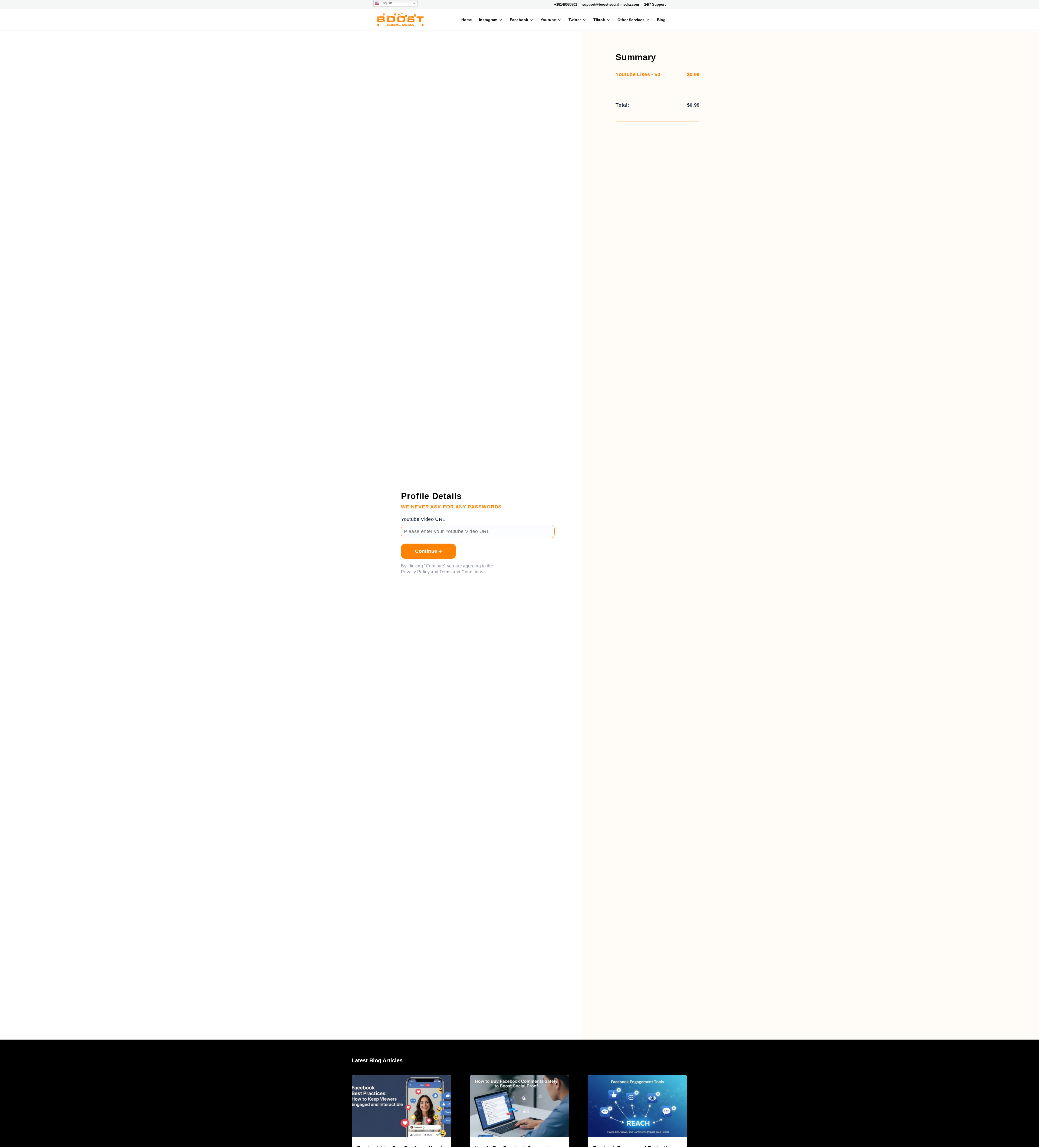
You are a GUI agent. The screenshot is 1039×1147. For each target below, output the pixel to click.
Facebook (519, 20)
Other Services (631, 20)
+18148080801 (565, 4)
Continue (426, 551)
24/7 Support (655, 4)
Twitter (574, 20)
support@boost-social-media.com (610, 4)
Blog (661, 20)
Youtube (548, 20)
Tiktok (599, 20)
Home (466, 20)
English (385, 3)
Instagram (488, 20)
